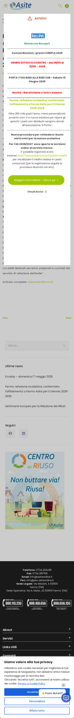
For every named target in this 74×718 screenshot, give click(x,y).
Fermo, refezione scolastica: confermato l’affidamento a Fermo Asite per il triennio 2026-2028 (37, 104)
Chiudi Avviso (35, 191)
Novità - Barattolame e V (28, 92)
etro (48, 92)
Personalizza (37, 701)
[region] (37, 687)
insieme (56, 92)
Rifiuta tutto (37, 710)
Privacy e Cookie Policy (31, 683)
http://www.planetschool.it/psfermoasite (42, 155)
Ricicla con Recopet (37, 43)
